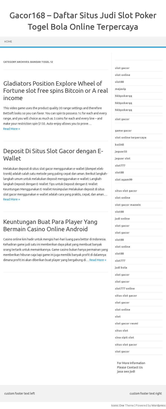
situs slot (121, 330)
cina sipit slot (124, 337)
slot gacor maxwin (128, 204)
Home (8, 41)
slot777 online (125, 288)
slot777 (120, 165)
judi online (122, 218)
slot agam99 (123, 179)
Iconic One (117, 405)
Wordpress (159, 405)
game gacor (123, 130)
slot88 (119, 81)
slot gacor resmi (126, 323)
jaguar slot (122, 158)
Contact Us (135, 367)
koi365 (119, 144)
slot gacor (122, 67)
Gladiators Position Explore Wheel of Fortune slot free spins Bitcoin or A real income (55, 90)
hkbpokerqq (123, 95)
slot (118, 316)
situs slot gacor (126, 190)
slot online (122, 74)
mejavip (120, 88)
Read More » (11, 129)
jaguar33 (121, 151)
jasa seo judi (126, 371)
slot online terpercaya (130, 137)
